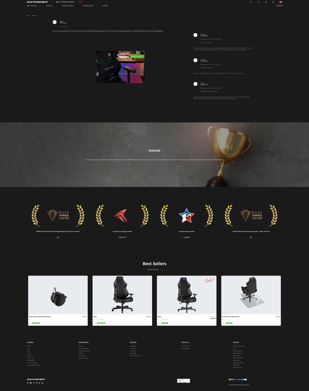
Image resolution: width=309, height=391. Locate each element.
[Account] (266, 2)
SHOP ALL (49, 6)
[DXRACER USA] (37, 2)
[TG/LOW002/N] (58, 295)
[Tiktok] (40, 383)
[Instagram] (37, 383)
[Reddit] (43, 383)
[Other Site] (280, 2)
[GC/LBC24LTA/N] (186, 295)
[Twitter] (28, 383)
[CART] (273, 2)
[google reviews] (183, 380)
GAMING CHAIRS (67, 6)
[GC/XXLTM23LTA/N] (122, 295)
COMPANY (279, 6)
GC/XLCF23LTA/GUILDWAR (209, 91)
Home (28, 15)
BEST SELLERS (32, 6)
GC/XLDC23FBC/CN (207, 67)
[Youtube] (31, 383)
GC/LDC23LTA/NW (206, 42)
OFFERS (105, 6)
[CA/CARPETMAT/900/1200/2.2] (251, 295)
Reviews (34, 15)
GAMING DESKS (88, 6)
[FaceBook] (34, 383)
